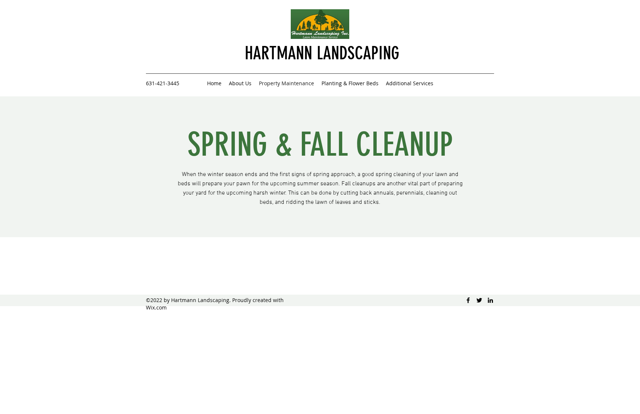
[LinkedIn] (490, 300)
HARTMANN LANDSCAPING (322, 53)
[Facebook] (468, 300)
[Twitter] (479, 300)
